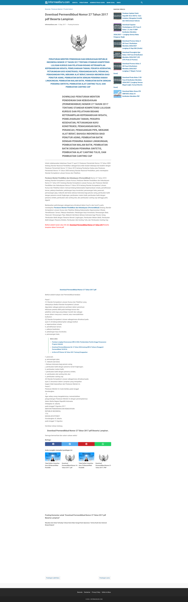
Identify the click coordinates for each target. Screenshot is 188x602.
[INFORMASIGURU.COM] (57, 2)
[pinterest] (86, 444)
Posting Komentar (73, 24)
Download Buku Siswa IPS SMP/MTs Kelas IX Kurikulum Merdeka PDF (131, 93)
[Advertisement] (53, 124)
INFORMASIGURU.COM (96, 599)
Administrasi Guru (97, 2)
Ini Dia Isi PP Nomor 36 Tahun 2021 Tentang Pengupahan (70, 352)
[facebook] (53, 444)
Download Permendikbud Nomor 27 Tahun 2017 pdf (78, 290)
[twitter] (70, 444)
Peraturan (84, 2)
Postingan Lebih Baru (52, 578)
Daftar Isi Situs (106, 592)
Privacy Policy (96, 592)
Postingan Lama (105, 578)
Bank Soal (111, 2)
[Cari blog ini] (142, 2)
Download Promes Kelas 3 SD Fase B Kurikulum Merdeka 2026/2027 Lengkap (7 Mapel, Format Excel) (127, 68)
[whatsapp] (103, 444)
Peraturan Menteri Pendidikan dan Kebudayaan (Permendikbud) (76, 208)
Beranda (79, 592)
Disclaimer (87, 592)
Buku (119, 2)
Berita (75, 2)
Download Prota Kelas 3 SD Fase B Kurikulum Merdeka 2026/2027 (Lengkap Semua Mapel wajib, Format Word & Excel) (128, 82)
